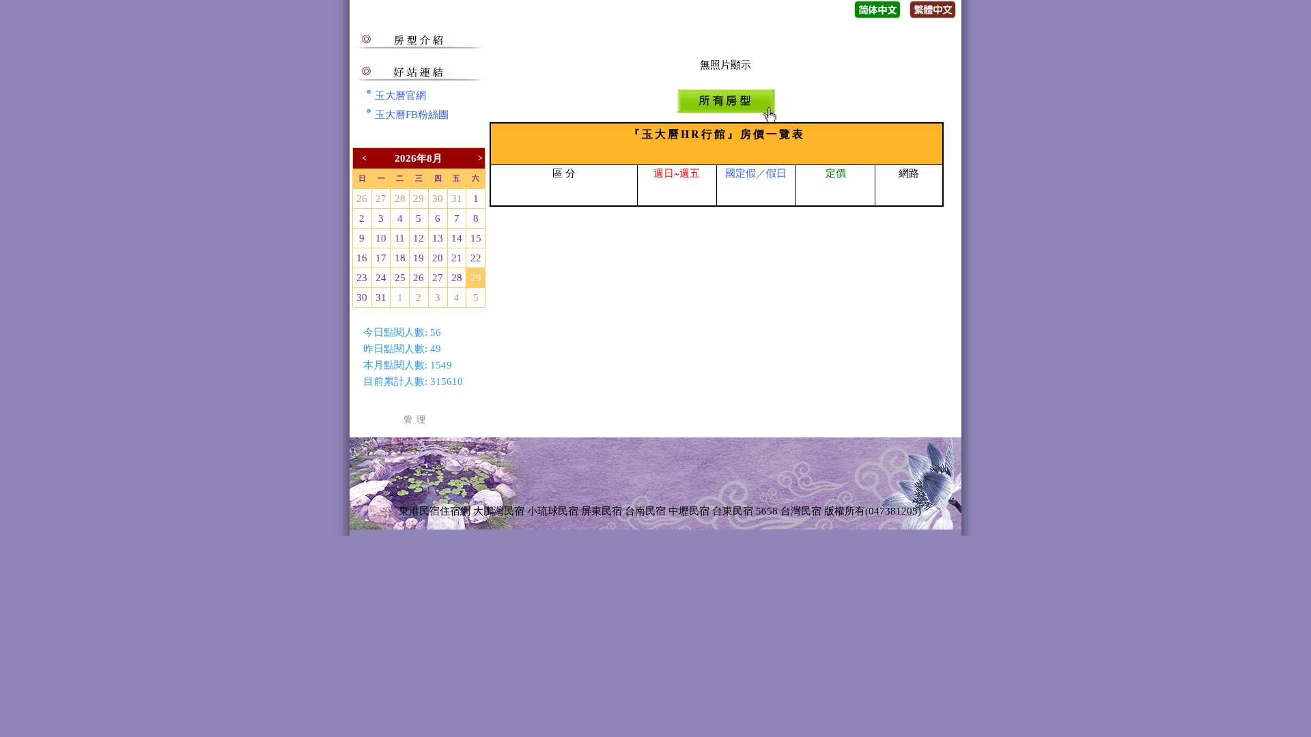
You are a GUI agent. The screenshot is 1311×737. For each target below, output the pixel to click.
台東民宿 (732, 511)
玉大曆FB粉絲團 (412, 114)
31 (456, 198)
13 (437, 238)
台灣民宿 (800, 511)
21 (456, 257)
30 (437, 198)
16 (361, 257)
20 (437, 257)
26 (361, 198)
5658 (767, 511)
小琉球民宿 (552, 511)
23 (361, 277)
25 (400, 277)
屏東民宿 (601, 511)
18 (400, 257)
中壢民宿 (688, 511)
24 (381, 277)
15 (475, 238)
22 (475, 257)
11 (400, 238)
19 (418, 257)
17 (381, 257)
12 (418, 238)
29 (418, 198)
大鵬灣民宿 (498, 511)
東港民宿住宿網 (434, 511)
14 (456, 238)
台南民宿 (645, 511)
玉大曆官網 (400, 95)
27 (381, 198)
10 (381, 238)
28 (400, 198)
